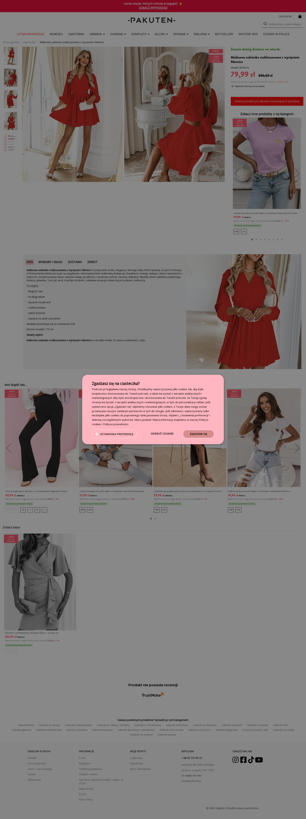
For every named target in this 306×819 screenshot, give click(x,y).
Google (159, 411)
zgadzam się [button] (198, 434)
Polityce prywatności (115, 424)
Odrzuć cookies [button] (162, 433)
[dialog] (153, 409)
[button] (114, 434)
